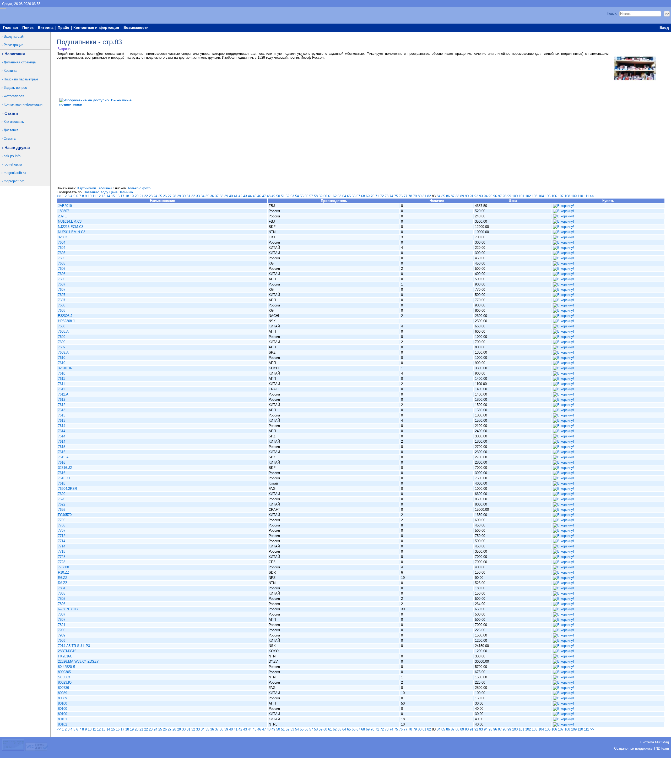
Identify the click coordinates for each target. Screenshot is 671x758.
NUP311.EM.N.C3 (71, 232)
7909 (61, 635)
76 (401, 196)
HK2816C (65, 656)
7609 (61, 337)
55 (302, 196)
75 (396, 196)
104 (541, 196)
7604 (61, 242)
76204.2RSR (67, 489)
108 (567, 196)
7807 (61, 614)
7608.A (63, 331)
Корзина (10, 71)
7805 (61, 593)
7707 (61, 530)
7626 (61, 510)
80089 (62, 693)
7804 (61, 588)
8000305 (64, 672)
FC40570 (65, 515)
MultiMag (662, 742)
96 (495, 196)
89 (462, 196)
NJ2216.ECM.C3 (70, 227)
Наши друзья (17, 147)
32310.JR (65, 368)
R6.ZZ (62, 578)
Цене (113, 192)
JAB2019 (65, 206)
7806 (61, 604)
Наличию (125, 192)
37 (217, 196)
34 (202, 196)
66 (353, 196)
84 (438, 196)
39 (226, 196)
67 (358, 196)
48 (268, 196)
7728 (61, 557)
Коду (104, 192)
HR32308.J (66, 321)
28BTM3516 (67, 651)
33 (198, 196)
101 (521, 196)
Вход (664, 28)
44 (250, 196)
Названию (91, 192)
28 (174, 196)
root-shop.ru (13, 164)
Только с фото (138, 188)
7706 (61, 525)
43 (245, 196)
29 (179, 196)
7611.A (63, 394)
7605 (61, 253)
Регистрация (13, 45)
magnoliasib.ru (15, 173)
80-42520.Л (66, 667)
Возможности (136, 28)
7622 (61, 504)
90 (467, 196)
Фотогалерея (14, 96)
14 (108, 196)
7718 (61, 551)
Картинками (86, 188)
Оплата (9, 138)
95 (490, 196)
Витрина (45, 28)
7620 (61, 494)
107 (561, 196)
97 (500, 196)
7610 (61, 358)
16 (118, 196)
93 (481, 196)
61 (330, 196)
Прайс (63, 28)
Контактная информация (96, 28)
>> (592, 196)
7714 (61, 541)
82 (429, 196)
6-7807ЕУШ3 (68, 609)
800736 (63, 688)
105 (547, 196)
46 (259, 196)
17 (122, 196)
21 (141, 196)
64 (344, 196)
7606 (61, 269)
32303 (62, 237)
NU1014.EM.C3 (70, 221)
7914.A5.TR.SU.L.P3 (74, 646)
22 (146, 196)
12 (99, 196)
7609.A (63, 352)
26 (165, 196)
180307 (63, 211)
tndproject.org (14, 181)
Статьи (11, 113)
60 (325, 196)
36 (212, 196)
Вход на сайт (14, 37)
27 (169, 196)
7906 (61, 630)
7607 (61, 284)
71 (377, 196)
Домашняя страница (20, 62)
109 (574, 196)
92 (476, 196)
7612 (61, 400)
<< (59, 196)
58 (316, 196)
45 (254, 196)
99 (509, 196)
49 (273, 196)
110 (580, 196)
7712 (61, 536)
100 (515, 196)
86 (448, 196)
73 (386, 196)
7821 (61, 625)
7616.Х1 (64, 478)
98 (504, 196)
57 (311, 196)
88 (457, 196)
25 (160, 196)
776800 (63, 567)
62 (335, 196)
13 (103, 196)
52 (287, 196)
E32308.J (65, 316)
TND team (661, 748)
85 (443, 196)
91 (471, 196)
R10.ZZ (63, 572)
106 (554, 196)
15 (113, 196)
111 (586, 196)
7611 (61, 379)
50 (278, 196)
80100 (62, 703)
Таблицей (104, 188)
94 (486, 196)
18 (127, 196)
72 (382, 196)
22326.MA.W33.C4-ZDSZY (78, 661)
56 (306, 196)
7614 (61, 426)
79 (415, 196)
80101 (62, 719)
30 (184, 196)
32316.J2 (65, 468)
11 (94, 196)
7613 (61, 410)
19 (132, 196)
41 (235, 196)
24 (155, 196)
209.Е (62, 216)
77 (405, 196)
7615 (61, 447)
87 (452, 196)
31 (188, 196)
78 (410, 196)
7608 (61, 305)
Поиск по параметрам (21, 79)
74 (391, 196)
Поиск (28, 28)
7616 (61, 462)
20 (136, 196)
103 (534, 196)
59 (320, 196)
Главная (10, 28)
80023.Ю (65, 682)
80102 (62, 724)
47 (264, 196)
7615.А (63, 457)
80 (419, 196)
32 (193, 196)
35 (207, 196)
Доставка (11, 130)
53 (292, 196)
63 (339, 196)
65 (349, 196)
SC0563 (64, 677)
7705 (61, 520)
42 (240, 196)
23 (151, 196)
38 (221, 196)
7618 (61, 483)
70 (372, 196)
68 (363, 196)
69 (368, 196)
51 (283, 196)
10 (89, 196)
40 (231, 196)
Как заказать (14, 122)
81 (424, 196)
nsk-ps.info (12, 156)
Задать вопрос (15, 88)
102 (528, 196)
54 (297, 196)
